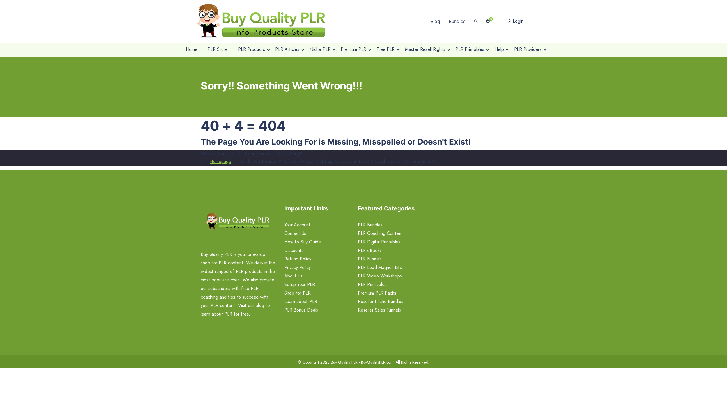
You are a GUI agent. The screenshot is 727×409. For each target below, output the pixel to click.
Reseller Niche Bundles (380, 301)
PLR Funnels (370, 259)
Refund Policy (297, 259)
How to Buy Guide (302, 242)
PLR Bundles (370, 225)
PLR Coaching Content (380, 233)
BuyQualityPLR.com (377, 362)
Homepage (220, 161)
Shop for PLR (297, 293)
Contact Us (295, 233)
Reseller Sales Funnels (379, 310)
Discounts (294, 250)
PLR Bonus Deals (301, 310)
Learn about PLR (300, 301)
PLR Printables (372, 284)
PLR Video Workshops (380, 276)
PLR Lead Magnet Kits (380, 267)
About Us (293, 276)
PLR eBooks (370, 250)
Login (517, 21)
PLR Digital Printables (379, 242)
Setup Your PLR (299, 284)
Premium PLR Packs (377, 293)
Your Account (297, 225)
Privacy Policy (297, 267)
